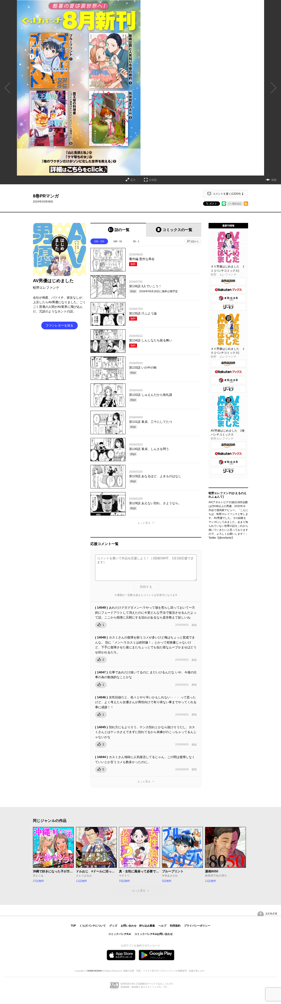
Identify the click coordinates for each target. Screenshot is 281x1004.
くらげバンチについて (92, 925)
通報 (194, 625)
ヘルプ (162, 925)
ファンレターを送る (59, 325)
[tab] (118, 230)
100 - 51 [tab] (117, 241)
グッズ (113, 925)
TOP (73, 925)
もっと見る (144, 522)
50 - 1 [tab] (136, 241)
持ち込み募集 (147, 925)
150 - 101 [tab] (99, 241)
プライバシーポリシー (197, 925)
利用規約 (175, 925)
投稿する (146, 586)
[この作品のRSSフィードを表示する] (246, 203)
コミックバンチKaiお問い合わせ (153, 934)
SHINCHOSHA (94, 971)
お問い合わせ (129, 925)
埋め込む (237, 203)
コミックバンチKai (119, 934)
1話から (194, 241)
